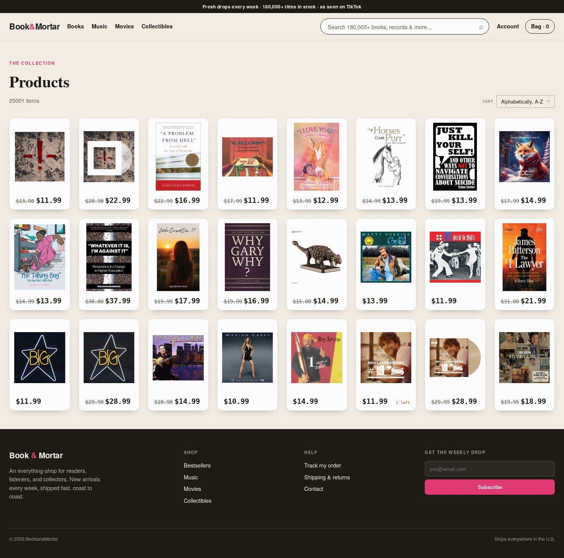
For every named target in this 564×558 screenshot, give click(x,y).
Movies (124, 26)
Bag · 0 (540, 26)
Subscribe (490, 487)
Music (99, 26)
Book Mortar (34, 26)
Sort (488, 101)
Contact (313, 488)
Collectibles (157, 26)
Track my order (322, 465)
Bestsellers (197, 465)
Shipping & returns (327, 477)
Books (75, 26)
